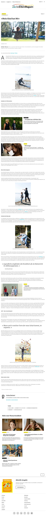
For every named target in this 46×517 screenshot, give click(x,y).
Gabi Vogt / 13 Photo (14, 53)
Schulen (26, 211)
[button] (42, 14)
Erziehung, (41, 256)
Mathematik (37, 366)
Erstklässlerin (22, 219)
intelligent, (20, 209)
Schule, (35, 95)
